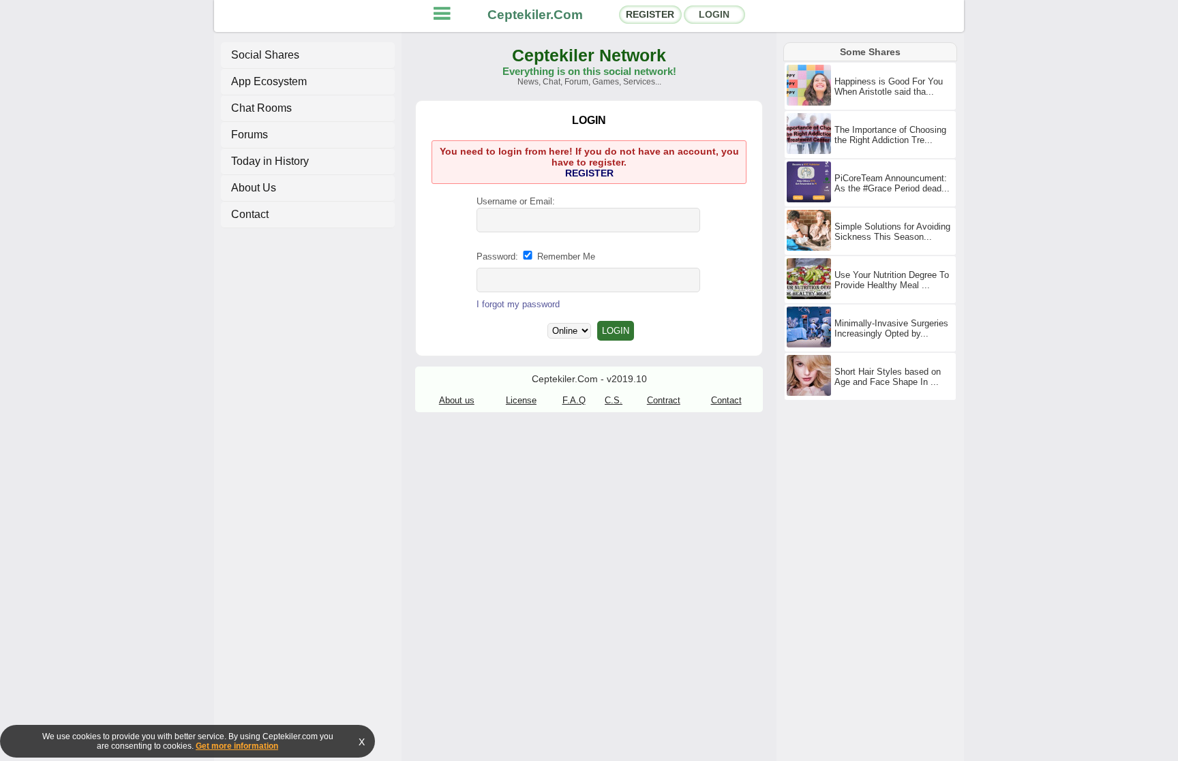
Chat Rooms (261, 108)
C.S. (613, 400)
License (521, 400)
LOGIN (714, 14)
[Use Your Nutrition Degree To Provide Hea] (810, 296)
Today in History (270, 161)
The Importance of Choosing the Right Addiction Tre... (890, 135)
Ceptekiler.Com (535, 14)
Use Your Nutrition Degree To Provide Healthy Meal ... (891, 280)
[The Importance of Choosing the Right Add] (810, 151)
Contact (250, 214)
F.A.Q (574, 400)
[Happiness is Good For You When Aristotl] (810, 103)
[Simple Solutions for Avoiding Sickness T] (810, 248)
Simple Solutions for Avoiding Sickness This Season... (892, 231)
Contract (663, 400)
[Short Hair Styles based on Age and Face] (810, 393)
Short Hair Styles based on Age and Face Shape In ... (887, 377)
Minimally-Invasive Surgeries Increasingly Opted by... (891, 328)
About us (456, 400)
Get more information (237, 746)
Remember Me (564, 256)
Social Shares (265, 55)
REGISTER (650, 14)
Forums (249, 134)
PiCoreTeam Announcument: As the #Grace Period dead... (892, 183)
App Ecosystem (269, 81)
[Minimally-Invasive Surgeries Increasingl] (810, 345)
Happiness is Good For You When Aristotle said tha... (888, 86)
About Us (253, 187)
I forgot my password (518, 304)
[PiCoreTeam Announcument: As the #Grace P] (810, 199)
